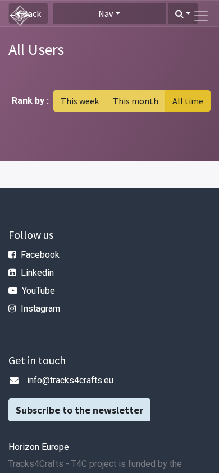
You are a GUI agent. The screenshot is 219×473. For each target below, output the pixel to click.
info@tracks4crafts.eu (70, 380)
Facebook (40, 254)
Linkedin (37, 272)
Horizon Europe (38, 447)
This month (135, 100)
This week (80, 100)
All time (187, 100)
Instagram (40, 308)
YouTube (38, 290)
